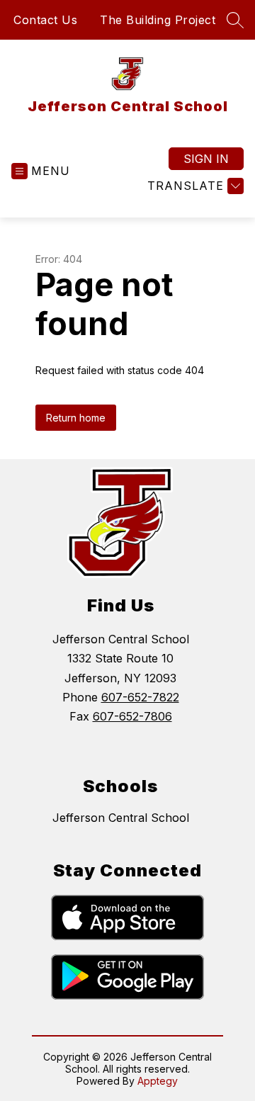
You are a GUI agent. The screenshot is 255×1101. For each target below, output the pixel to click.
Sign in (206, 159)
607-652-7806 (132, 716)
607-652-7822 (140, 697)
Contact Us (45, 20)
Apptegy (157, 1081)
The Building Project (157, 20)
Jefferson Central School (120, 818)
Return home (76, 418)
